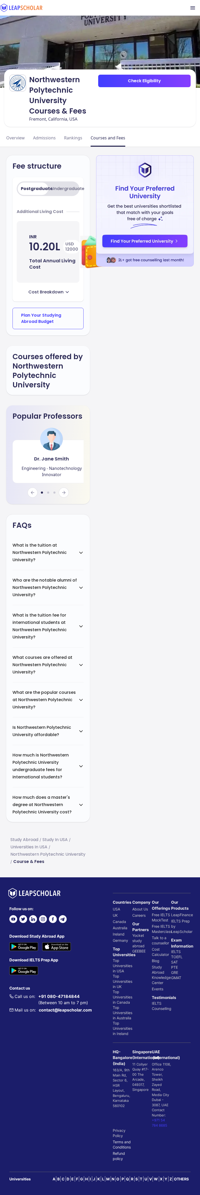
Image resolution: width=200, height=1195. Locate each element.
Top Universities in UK (122, 981)
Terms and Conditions (122, 1144)
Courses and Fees (108, 138)
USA (116, 909)
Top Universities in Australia (122, 1012)
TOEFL (177, 957)
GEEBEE (139, 951)
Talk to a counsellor (160, 940)
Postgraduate (34, 189)
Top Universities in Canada (122, 997)
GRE (174, 972)
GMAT (176, 977)
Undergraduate (65, 189)
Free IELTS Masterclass (161, 929)
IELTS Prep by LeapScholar (181, 926)
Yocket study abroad (138, 940)
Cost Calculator (160, 952)
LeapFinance (181, 915)
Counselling (161, 1008)
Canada (119, 921)
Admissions (44, 138)
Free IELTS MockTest (161, 917)
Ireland (118, 934)
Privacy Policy (119, 1133)
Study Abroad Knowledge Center (161, 975)
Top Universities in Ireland (122, 1028)
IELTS (156, 1003)
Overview (15, 138)
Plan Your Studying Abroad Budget (41, 318)
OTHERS (181, 1179)
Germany (120, 940)
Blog (155, 961)
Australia (120, 928)
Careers (139, 915)
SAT (174, 962)
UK (115, 915)
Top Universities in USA (122, 965)
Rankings (73, 138)
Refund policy (119, 1156)
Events (157, 989)
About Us (140, 909)
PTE (174, 967)
